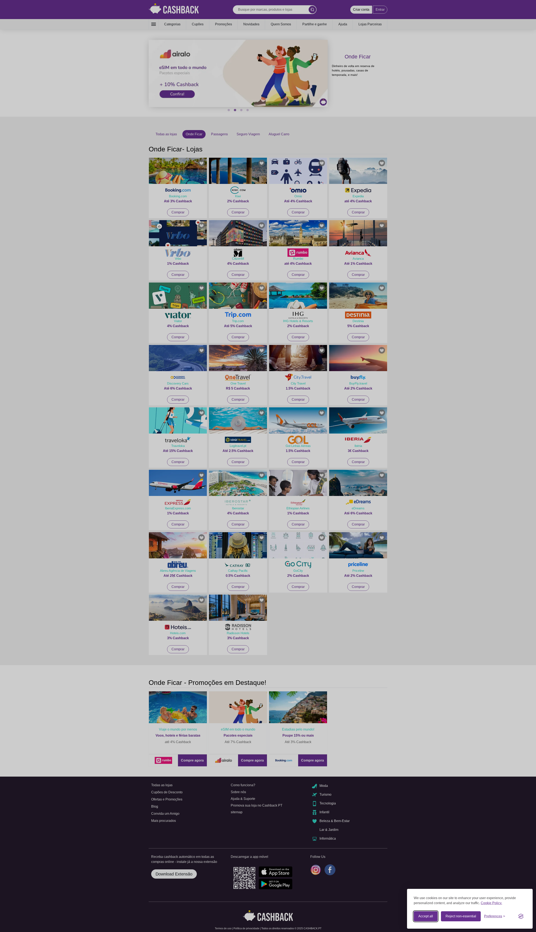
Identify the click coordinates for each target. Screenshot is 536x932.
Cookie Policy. (491, 903)
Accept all (425, 916)
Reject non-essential (461, 916)
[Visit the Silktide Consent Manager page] (521, 916)
